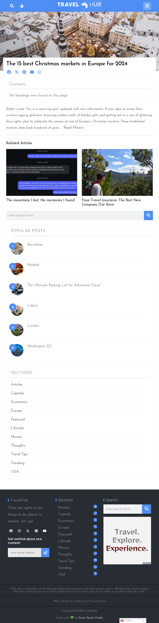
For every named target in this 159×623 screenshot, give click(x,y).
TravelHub (19, 500)
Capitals (17, 393)
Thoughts (18, 445)
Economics (19, 402)
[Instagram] (19, 531)
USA (15, 472)
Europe (16, 411)
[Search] (12, 6)
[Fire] (22, 6)
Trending (17, 463)
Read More (72, 128)
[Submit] (45, 552)
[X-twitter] (28, 531)
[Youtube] (44, 531)
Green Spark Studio (90, 617)
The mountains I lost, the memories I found (40, 200)
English (128, 620)
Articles (16, 385)
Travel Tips (19, 454)
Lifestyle (17, 428)
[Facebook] (11, 531)
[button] (9, 72)
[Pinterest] (36, 531)
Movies (16, 437)
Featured (18, 419)
